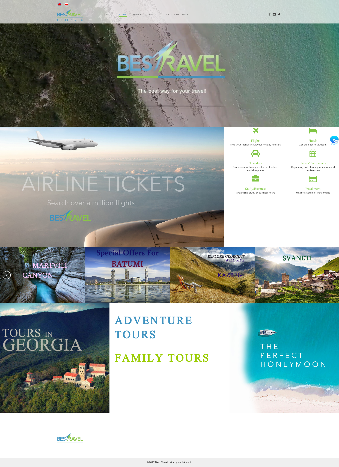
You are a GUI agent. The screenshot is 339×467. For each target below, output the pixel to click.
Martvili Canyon (42, 266)
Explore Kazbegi (212, 266)
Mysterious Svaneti (297, 266)
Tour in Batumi (127, 266)
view (42, 283)
